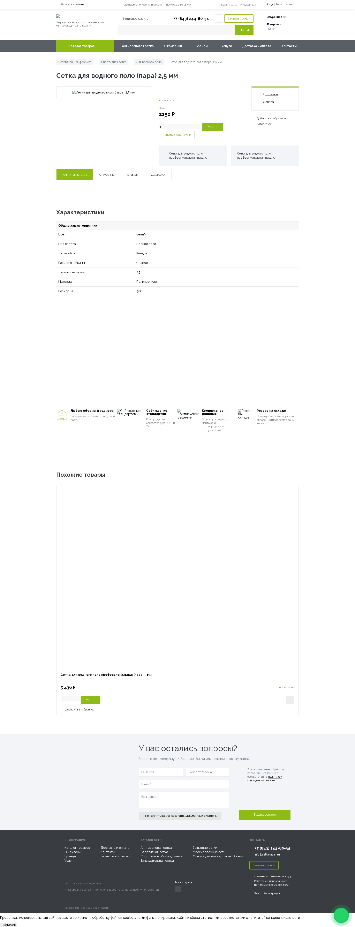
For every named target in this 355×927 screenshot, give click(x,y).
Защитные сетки (205, 848)
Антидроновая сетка (138, 46)
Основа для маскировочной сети (218, 856)
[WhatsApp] (341, 915)
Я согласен (9, 924)
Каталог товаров (82, 46)
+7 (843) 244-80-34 (191, 18)
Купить (90, 700)
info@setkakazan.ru (267, 854)
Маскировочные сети (209, 852)
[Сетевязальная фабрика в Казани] (85, 16)
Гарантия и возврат (115, 856)
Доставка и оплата (256, 46)
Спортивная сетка (154, 852)
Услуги (226, 46)
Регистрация (284, 4)
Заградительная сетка (157, 860)
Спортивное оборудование (161, 856)
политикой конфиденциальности (264, 778)
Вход (270, 4)
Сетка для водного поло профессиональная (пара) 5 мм (106, 675)
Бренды (202, 46)
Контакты (289, 46)
